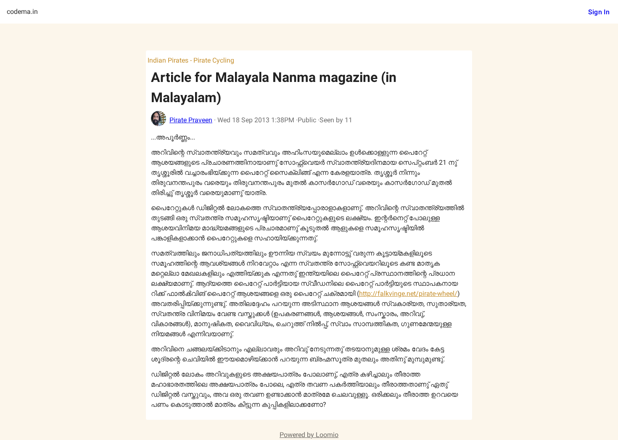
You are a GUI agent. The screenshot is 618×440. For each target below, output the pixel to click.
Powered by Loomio (309, 435)
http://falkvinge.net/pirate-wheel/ (408, 294)
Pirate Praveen (190, 120)
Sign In (599, 12)
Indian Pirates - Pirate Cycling (191, 60)
